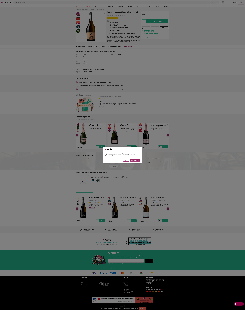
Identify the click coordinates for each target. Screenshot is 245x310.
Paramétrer (126, 160)
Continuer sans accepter (109, 155)
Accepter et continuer (135, 160)
